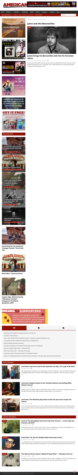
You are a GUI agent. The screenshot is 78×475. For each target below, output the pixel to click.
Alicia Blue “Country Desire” (12, 167)
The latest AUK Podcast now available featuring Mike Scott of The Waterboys (23, 345)
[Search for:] (68, 15)
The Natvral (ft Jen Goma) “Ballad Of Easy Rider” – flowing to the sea (46, 454)
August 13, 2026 (26, 387)
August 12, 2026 (26, 403)
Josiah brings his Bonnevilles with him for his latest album (50, 56)
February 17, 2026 (32, 60)
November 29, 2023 (27, 425)
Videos (31, 12)
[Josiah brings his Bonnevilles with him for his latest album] (51, 40)
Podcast (52, 12)
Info (58, 12)
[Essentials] (11, 443)
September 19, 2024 (27, 439)
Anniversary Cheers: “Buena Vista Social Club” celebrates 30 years (20, 353)
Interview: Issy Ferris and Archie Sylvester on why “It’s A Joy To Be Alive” (48, 366)
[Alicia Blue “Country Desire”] (13, 163)
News (2, 12)
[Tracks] (11, 426)
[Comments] (63, 328)
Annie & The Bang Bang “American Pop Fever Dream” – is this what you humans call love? (47, 422)
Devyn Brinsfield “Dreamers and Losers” (12, 219)
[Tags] (39, 328)
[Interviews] (11, 372)
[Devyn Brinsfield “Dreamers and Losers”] (13, 216)
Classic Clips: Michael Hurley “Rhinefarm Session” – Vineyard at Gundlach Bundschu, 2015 (12, 182)
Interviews (25, 12)
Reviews (8, 12)
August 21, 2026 (12, 151)
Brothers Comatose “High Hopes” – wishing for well (17, 348)
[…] (45, 66)
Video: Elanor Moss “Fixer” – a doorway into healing (17, 351)
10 (34, 439)
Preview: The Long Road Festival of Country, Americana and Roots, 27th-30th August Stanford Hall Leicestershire (32, 356)
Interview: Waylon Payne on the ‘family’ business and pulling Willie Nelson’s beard (46, 384)
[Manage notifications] (74, 471)
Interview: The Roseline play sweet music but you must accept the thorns (46, 400)
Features (16, 12)
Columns (44, 12)
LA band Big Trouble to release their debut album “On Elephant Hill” (13, 201)
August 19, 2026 (26, 368)
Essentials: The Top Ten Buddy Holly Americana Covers (41, 437)
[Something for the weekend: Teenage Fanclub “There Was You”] (13, 235)
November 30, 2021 (27, 456)
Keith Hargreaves (42, 60)
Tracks (37, 12)
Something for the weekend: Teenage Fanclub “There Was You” (12, 148)
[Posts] (14, 328)
